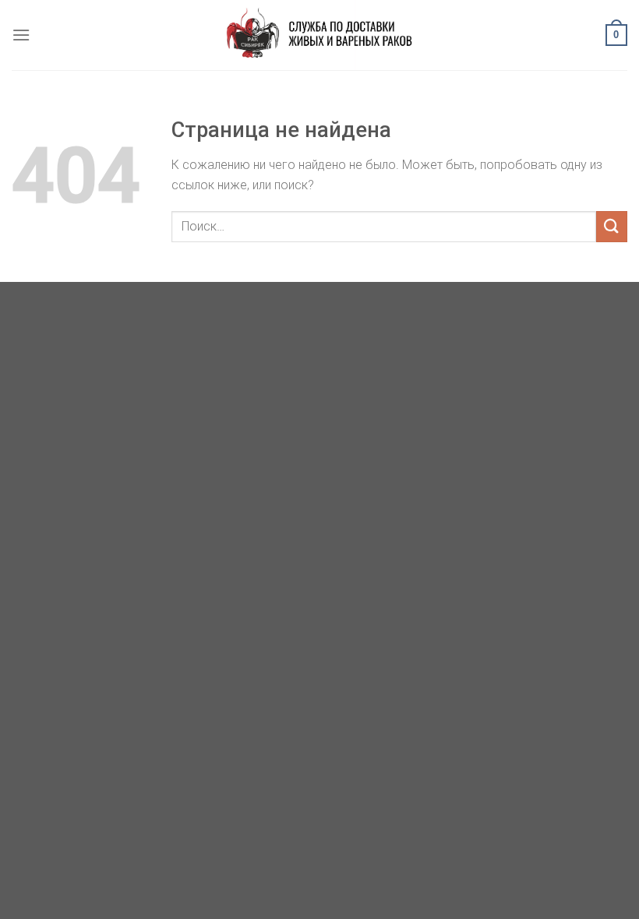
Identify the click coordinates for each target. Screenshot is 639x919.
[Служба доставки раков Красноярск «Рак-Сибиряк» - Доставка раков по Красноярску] (319, 35)
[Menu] (21, 35)
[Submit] (611, 226)
